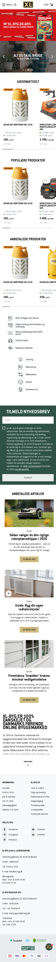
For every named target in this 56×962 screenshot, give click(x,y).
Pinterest (13, 839)
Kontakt (6, 788)
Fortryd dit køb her (39, 814)
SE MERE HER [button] (29, 559)
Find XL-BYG (8, 792)
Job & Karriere (8, 797)
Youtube (41, 829)
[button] (28, 763)
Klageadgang (37, 801)
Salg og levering (38, 792)
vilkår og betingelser (32, 466)
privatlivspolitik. (22, 469)
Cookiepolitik (37, 810)
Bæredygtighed (9, 805)
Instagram (13, 834)
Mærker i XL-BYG (10, 810)
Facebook (13, 829)
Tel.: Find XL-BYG (10, 866)
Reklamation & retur (40, 797)
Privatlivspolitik (38, 805)
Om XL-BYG (7, 801)
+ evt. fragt (6, 144)
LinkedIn (41, 834)
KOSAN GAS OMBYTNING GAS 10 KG (17, 125)
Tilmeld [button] (28, 477)
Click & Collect (37, 788)
